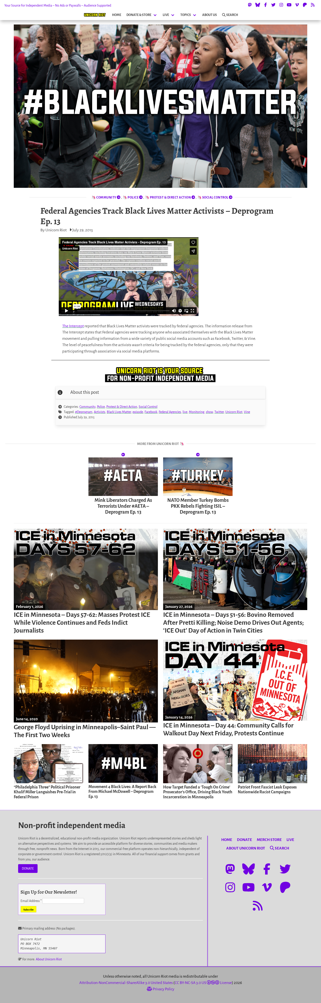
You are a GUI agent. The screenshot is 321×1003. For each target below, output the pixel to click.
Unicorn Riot (233, 412)
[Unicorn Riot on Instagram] (281, 5)
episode (138, 412)
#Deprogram (83, 412)
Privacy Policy (163, 989)
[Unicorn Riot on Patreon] (305, 5)
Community (87, 406)
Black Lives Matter (119, 412)
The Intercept (73, 326)
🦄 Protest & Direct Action (168, 197)
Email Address (31, 901)
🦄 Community (104, 197)
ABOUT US (209, 15)
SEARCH (232, 15)
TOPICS (185, 15)
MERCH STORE (269, 840)
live (185, 412)
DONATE (28, 868)
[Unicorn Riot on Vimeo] (297, 5)
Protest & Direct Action (121, 406)
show (209, 412)
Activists (99, 412)
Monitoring (196, 412)
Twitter (219, 412)
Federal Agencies (170, 412)
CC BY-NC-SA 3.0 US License (203, 983)
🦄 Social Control (213, 197)
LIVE (166, 15)
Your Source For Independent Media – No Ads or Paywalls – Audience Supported (57, 5)
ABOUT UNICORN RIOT (245, 848)
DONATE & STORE (138, 15)
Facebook (151, 412)
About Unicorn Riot (49, 959)
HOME (116, 15)
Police (101, 406)
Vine (247, 412)
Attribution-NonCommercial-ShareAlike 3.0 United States (126, 983)
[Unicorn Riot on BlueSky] (258, 5)
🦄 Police (131, 197)
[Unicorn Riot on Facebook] (265, 5)
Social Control (148, 406)
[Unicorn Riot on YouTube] (289, 5)
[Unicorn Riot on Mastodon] (250, 5)
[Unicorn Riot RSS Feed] (313, 5)
